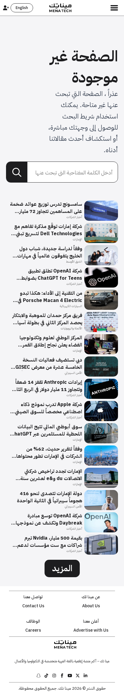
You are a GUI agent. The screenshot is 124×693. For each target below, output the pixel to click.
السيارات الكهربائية (71, 306)
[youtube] (70, 675)
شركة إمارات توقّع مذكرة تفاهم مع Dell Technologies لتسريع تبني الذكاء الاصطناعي (48, 230)
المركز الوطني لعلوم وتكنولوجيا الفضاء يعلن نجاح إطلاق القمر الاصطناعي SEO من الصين (51, 341)
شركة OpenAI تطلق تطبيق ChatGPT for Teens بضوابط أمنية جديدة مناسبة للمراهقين (51, 274)
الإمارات (77, 239)
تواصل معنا (33, 597)
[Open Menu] (114, 8)
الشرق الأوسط (74, 261)
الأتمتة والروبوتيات (71, 328)
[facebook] (62, 675)
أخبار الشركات (74, 217)
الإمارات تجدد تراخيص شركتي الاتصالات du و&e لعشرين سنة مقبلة (51, 475)
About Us (91, 606)
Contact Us (33, 606)
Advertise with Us (90, 630)
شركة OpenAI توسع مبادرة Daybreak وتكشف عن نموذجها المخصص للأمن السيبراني (49, 519)
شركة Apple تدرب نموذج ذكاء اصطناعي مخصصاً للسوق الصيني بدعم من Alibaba (48, 408)
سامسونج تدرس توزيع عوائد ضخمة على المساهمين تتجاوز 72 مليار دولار (46, 208)
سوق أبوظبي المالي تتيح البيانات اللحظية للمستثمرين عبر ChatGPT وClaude (46, 430)
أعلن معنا (91, 621)
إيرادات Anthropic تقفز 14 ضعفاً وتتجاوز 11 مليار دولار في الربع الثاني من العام (47, 386)
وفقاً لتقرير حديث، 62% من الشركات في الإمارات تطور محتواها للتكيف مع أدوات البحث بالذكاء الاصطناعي (49, 452)
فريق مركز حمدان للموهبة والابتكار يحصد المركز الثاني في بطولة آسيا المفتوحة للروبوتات (47, 319)
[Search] (16, 172)
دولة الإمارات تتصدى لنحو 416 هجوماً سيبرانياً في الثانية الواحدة (49, 497)
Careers (33, 630)
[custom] (85, 675)
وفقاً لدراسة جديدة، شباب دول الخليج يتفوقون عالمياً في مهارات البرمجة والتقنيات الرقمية (49, 252)
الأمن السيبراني (73, 373)
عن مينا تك (91, 597)
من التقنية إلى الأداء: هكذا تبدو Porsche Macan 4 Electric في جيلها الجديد (49, 297)
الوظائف (33, 621)
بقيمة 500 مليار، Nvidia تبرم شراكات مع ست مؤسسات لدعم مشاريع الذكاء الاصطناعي (49, 541)
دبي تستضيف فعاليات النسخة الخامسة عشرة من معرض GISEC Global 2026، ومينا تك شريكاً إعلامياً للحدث (48, 363)
